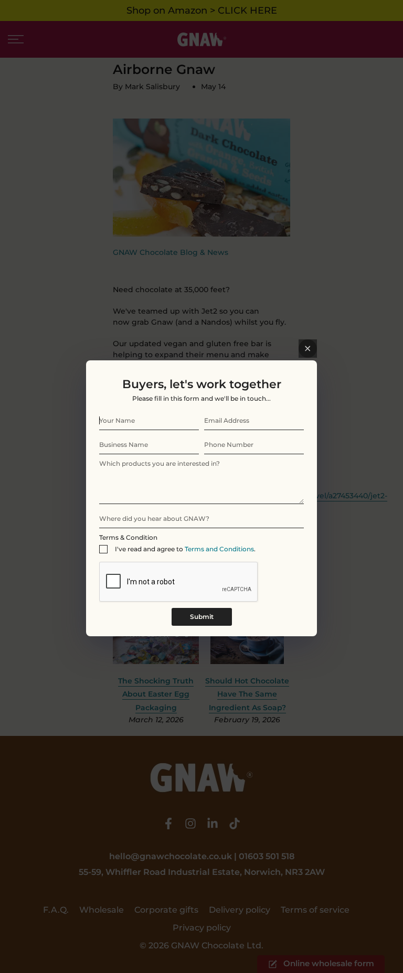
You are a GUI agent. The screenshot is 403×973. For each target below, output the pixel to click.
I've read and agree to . (185, 549)
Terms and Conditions (219, 549)
